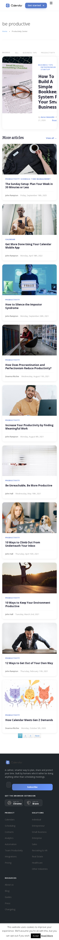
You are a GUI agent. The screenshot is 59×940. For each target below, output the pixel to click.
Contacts (9, 832)
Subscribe (32, 787)
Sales (34, 844)
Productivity (48, 52)
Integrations (11, 856)
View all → (51, 138)
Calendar (10, 239)
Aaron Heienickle (47, 117)
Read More (47, 935)
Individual (36, 819)
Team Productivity (14, 850)
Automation (10, 844)
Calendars (10, 819)
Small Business (39, 832)
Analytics (9, 838)
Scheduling (10, 825)
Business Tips (30, 52)
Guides (8, 897)
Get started (34, 5)
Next (37, 735)
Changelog (10, 909)
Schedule (25, 179)
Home (4, 31)
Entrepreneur (48, 67)
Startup (45, 69)
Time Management (41, 179)
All (16, 52)
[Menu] (51, 5)
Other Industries (40, 868)
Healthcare (37, 862)
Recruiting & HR (39, 850)
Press (7, 903)
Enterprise (37, 838)
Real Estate (37, 856)
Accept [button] (36, 935)
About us (9, 884)
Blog (7, 890)
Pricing (8, 862)
